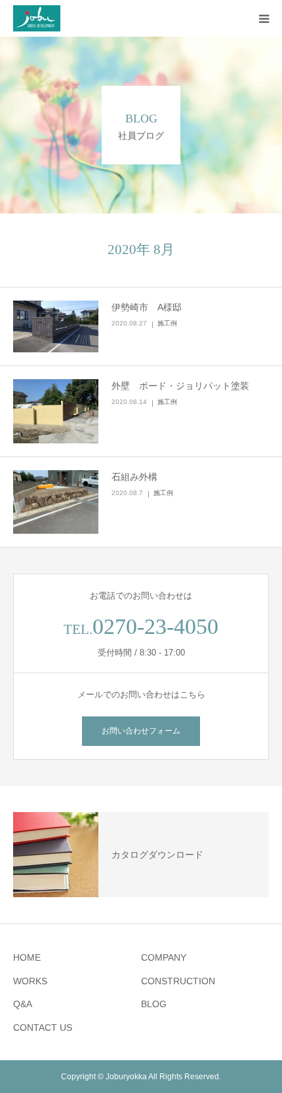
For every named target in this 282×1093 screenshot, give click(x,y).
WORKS (30, 981)
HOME (27, 957)
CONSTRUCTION (178, 981)
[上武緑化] (36, 18)
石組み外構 (134, 477)
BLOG (154, 1004)
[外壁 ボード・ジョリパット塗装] (55, 411)
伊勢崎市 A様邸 (146, 307)
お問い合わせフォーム (141, 730)
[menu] (263, 18)
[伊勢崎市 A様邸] (55, 327)
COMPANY (163, 957)
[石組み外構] (55, 502)
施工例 (167, 323)
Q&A (22, 1004)
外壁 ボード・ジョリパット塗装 (180, 385)
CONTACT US (42, 1027)
